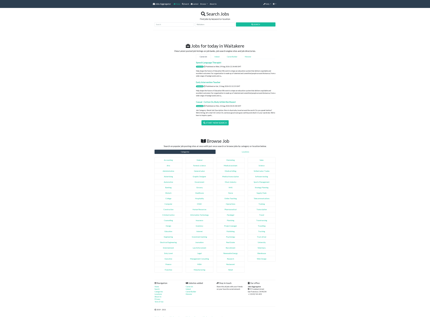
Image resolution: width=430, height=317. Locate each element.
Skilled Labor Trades (262, 171)
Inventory (199, 226)
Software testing (261, 176)
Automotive (168, 182)
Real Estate (230, 242)
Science (261, 165)
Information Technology (199, 215)
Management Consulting (199, 259)
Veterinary (262, 248)
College (168, 198)
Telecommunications (262, 198)
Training (261, 204)
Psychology (230, 237)
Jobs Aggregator (163, 4)
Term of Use (159, 302)
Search (186, 4)
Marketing (230, 160)
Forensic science (199, 165)
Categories (185, 152)
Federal (199, 160)
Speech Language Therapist (208, 62)
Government (199, 182)
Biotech (168, 193)
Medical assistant (230, 165)
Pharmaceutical (230, 209)
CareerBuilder (232, 57)
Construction (168, 209)
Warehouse (261, 253)
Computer (168, 204)
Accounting (168, 160)
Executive (168, 259)
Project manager (230, 226)
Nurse (230, 193)
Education (168, 231)
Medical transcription (230, 176)
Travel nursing (261, 220)
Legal (199, 253)
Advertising (168, 176)
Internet (199, 231)
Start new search (216, 122)
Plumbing (230, 220)
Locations (245, 152)
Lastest (195, 4)
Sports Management (261, 182)
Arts (168, 165)
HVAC (199, 204)
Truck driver (261, 237)
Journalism (199, 242)
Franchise (168, 270)
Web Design (261, 259)
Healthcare (199, 193)
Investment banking (199, 237)
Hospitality (199, 198)
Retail (230, 270)
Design (168, 226)
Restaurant (230, 264)
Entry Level (168, 253)
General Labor (199, 171)
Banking (168, 187)
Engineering (168, 237)
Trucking (261, 231)
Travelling (262, 226)
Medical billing (230, 171)
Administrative (168, 171)
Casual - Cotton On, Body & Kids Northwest (216, 102)
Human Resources (199, 209)
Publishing (231, 231)
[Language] (274, 4)
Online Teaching (230, 198)
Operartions (230, 204)
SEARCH (256, 24)
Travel (261, 215)
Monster (248, 57)
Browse (203, 4)
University (262, 242)
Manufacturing (199, 270)
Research (230, 259)
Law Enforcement (199, 248)
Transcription (261, 209)
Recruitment (230, 248)
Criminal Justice (168, 215)
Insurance (199, 220)
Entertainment (168, 248)
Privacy (157, 299)
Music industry (230, 182)
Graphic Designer (199, 176)
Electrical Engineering (168, 242)
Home (177, 4)
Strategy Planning (261, 187)
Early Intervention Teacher (208, 82)
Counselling (168, 220)
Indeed (216, 57)
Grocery (199, 187)
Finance (168, 264)
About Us (213, 4)
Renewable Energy (230, 253)
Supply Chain (262, 193)
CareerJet (203, 57)
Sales (262, 160)
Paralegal (230, 215)
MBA (199, 264)
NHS (230, 187)
